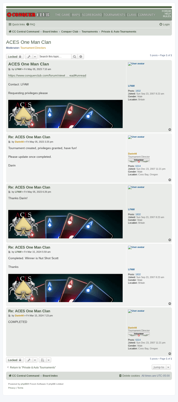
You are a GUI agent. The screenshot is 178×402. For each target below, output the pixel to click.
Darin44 (132, 153)
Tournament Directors (33, 47)
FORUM (166, 11)
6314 (138, 166)
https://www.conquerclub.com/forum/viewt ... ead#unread (47, 75)
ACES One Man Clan (28, 42)
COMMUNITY (146, 14)
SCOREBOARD (92, 14)
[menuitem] (30, 25)
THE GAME (62, 14)
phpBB (24, 384)
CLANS (131, 14)
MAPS (76, 14)
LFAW (131, 86)
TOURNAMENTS (114, 14)
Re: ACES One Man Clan (29, 137)
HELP (168, 13)
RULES (167, 16)
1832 (138, 91)
